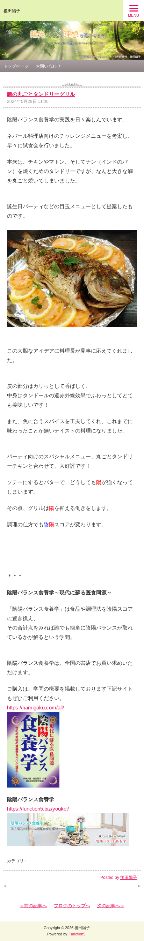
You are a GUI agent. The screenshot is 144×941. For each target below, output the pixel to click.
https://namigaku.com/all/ (35, 707)
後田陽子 (11, 10)
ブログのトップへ (72, 905)
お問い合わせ (48, 66)
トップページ (16, 66)
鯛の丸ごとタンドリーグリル (41, 94)
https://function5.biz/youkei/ (38, 809)
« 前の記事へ (33, 905)
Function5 (77, 934)
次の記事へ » (110, 905)
